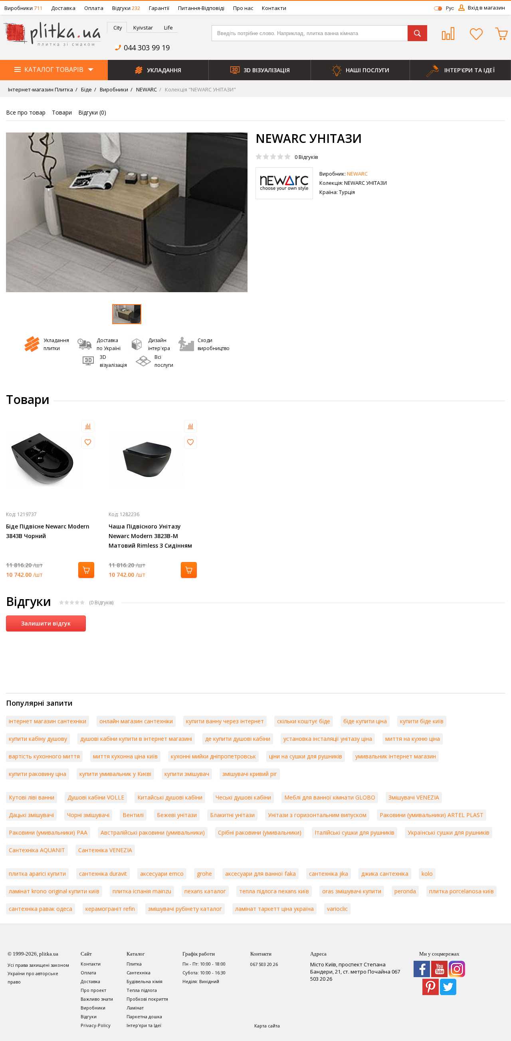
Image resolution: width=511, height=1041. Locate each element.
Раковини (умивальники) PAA (48, 832)
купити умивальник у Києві (115, 774)
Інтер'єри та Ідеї (144, 1025)
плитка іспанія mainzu (142, 891)
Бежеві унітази (177, 815)
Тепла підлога (142, 990)
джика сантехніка (384, 873)
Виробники (23, 8)
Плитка (134, 964)
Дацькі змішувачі (31, 815)
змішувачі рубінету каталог (185, 908)
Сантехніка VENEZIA (105, 850)
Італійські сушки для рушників (354, 832)
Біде (86, 89)
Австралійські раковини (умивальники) (153, 832)
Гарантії (159, 8)
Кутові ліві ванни (31, 797)
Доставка (63, 8)
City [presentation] (117, 27)
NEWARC (146, 89)
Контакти (274, 8)
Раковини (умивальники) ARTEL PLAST (431, 815)
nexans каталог (205, 891)
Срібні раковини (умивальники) (259, 832)
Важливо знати (97, 999)
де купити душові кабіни (237, 738)
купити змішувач (186, 774)
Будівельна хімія (144, 981)
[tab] (117, 27)
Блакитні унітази (232, 815)
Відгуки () (92, 112)
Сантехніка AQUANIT (37, 850)
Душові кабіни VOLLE (95, 797)
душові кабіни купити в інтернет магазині (136, 738)
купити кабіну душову (38, 738)
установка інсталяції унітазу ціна (327, 738)
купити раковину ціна (37, 774)
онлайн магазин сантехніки (136, 721)
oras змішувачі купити (351, 891)
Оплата (93, 8)
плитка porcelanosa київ (461, 891)
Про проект (93, 990)
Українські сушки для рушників (448, 832)
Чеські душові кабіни (243, 797)
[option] (127, 212)
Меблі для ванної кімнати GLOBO (329, 797)
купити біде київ (422, 721)
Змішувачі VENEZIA (413, 797)
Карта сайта (267, 1026)
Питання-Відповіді (201, 8)
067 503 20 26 (264, 964)
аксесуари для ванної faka (260, 873)
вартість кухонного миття (44, 756)
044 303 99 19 (147, 47)
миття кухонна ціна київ (125, 756)
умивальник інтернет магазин (395, 756)
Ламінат (135, 1008)
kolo (427, 873)
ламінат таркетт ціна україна (274, 908)
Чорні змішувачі (88, 815)
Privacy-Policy (96, 1025)
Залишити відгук (46, 623)
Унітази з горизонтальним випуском (317, 815)
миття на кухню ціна (412, 738)
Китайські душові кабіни (169, 797)
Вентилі (133, 815)
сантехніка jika (328, 873)
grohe (204, 873)
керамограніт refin (110, 908)
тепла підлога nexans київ (274, 891)
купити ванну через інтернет (225, 721)
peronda (405, 891)
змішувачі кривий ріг (249, 774)
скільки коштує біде (303, 721)
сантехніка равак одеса (40, 908)
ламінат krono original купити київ (54, 891)
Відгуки (126, 8)
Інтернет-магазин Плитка (40, 89)
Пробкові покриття (147, 999)
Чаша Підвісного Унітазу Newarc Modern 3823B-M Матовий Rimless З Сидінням (150, 535)
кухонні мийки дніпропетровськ (213, 756)
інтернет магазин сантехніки (47, 721)
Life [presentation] (168, 27)
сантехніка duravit (103, 873)
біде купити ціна (365, 721)
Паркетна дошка (144, 1016)
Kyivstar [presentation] (143, 27)
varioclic (337, 908)
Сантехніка (139, 973)
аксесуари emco (162, 873)
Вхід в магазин (486, 7)
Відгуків (306, 156)
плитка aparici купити (37, 873)
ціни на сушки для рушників (305, 756)
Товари (62, 112)
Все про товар (26, 112)
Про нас (243, 8)
